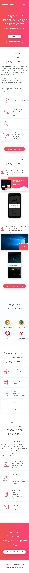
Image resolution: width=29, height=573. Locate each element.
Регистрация (14, 36)
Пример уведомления (14, 41)
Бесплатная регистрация (14, 149)
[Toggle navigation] (24, 4)
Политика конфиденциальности (14, 569)
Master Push (8, 4)
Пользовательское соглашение (14, 567)
